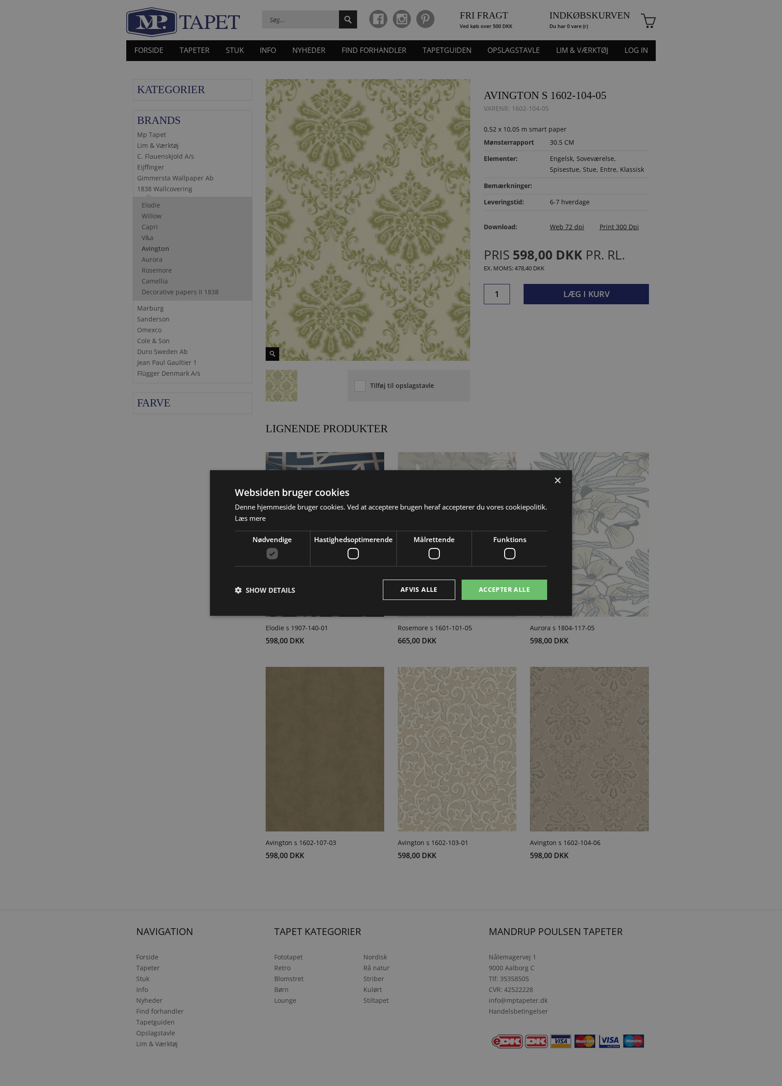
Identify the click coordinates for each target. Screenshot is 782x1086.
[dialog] (391, 543)
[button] (265, 590)
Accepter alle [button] (504, 589)
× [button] (557, 480)
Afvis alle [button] (419, 589)
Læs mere (250, 518)
